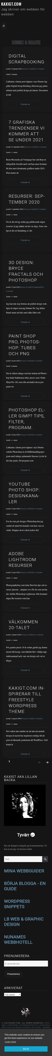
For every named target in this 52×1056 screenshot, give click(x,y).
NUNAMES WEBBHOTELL (18, 939)
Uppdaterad (37, 287)
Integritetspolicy (29, 1025)
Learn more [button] (10, 1042)
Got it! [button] (26, 1049)
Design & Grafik (28, 69)
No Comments (39, 69)
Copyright (13, 1025)
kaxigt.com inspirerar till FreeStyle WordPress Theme (27, 699)
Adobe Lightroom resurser (22, 559)
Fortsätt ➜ (25, 104)
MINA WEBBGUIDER (24, 870)
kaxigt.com (11, 4)
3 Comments (38, 718)
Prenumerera (13, 974)
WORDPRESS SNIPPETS (17, 904)
